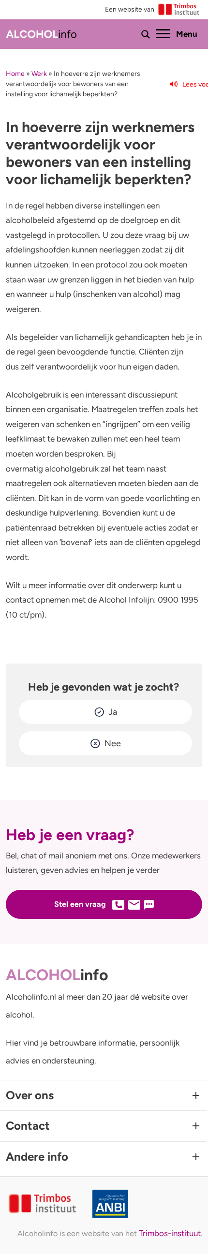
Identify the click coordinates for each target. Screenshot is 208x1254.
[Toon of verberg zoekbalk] (145, 34)
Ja (112, 712)
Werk (39, 74)
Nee (112, 743)
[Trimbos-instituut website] (43, 1204)
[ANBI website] (147, 1204)
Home (15, 74)
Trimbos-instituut (170, 1233)
